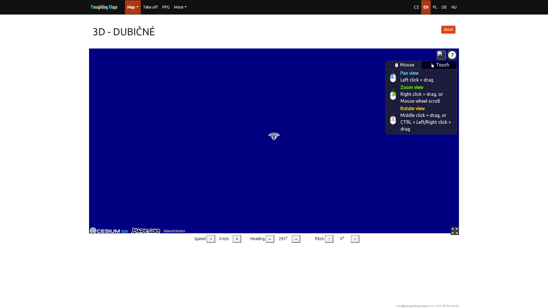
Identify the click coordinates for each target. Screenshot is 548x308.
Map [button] (131, 7)
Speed (200, 238)
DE (444, 7)
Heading (257, 238)
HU (454, 7)
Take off (150, 7)
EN (426, 7)
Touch (442, 64)
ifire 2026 (452, 305)
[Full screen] (455, 231)
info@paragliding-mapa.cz (413, 305)
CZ (416, 7)
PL (435, 7)
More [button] (179, 7)
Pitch (319, 238)
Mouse (407, 64)
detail (448, 29)
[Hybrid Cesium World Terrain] (441, 55)
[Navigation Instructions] (452, 55)
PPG (166, 7)
